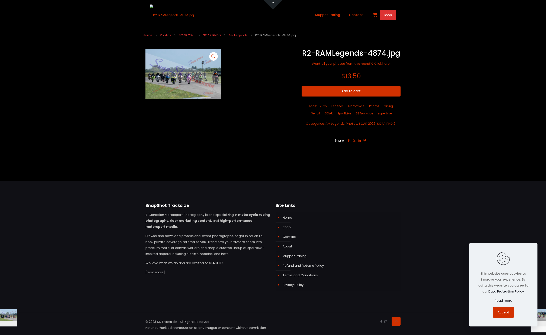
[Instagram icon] (385, 321)
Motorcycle (356, 106)
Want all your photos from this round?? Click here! (351, 63)
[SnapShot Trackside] (172, 15)
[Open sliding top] (273, 5)
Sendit (315, 113)
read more (155, 272)
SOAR (329, 113)
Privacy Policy (293, 284)
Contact (289, 236)
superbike (385, 113)
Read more (503, 300)
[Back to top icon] (396, 321)
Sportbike (344, 113)
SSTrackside (364, 113)
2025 (323, 106)
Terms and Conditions (300, 275)
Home (147, 35)
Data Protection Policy (506, 291)
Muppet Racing (294, 256)
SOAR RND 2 (212, 35)
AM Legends (238, 35)
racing (388, 106)
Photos (165, 35)
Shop (388, 15)
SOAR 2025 (187, 35)
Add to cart (351, 91)
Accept (503, 312)
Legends (337, 106)
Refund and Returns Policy (303, 265)
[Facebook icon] (381, 321)
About (287, 246)
